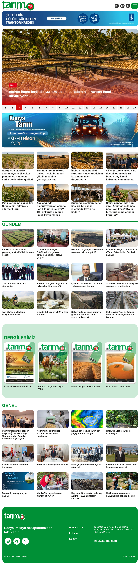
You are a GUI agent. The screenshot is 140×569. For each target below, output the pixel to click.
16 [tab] (107, 108)
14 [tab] (94, 108)
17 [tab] (114, 108)
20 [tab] (134, 108)
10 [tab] (66, 108)
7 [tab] (46, 108)
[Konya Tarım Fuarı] (70, 130)
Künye (73, 538)
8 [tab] (53, 108)
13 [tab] (87, 108)
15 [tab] (100, 108)
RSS (125, 556)
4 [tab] (25, 108)
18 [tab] (121, 108)
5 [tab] (32, 108)
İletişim (73, 533)
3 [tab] (19, 108)
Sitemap (132, 556)
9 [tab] (59, 108)
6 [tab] (39, 108)
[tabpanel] (70, 67)
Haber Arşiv (76, 527)
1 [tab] (5, 108)
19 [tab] (127, 108)
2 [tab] (12, 108)
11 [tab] (73, 108)
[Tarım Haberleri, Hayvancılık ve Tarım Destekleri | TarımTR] (18, 6)
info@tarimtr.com (105, 540)
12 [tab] (80, 108)
